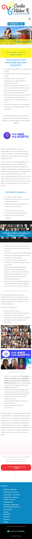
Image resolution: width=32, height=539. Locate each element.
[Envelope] (12, 23)
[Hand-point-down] (9, 23)
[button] (29, 18)
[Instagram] (19, 23)
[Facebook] (16, 23)
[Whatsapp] (23, 23)
